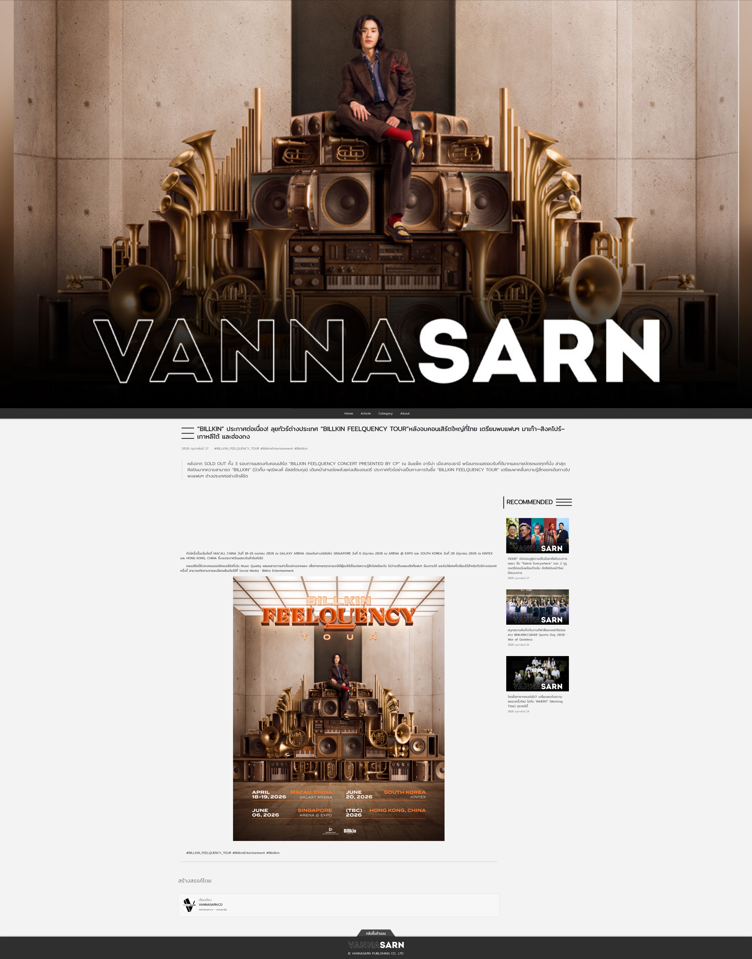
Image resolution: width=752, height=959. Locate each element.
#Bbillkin (300, 448)
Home (348, 413)
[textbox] (338, 708)
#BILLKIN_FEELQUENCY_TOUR (237, 448)
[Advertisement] (338, 517)
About (405, 413)
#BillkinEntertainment (277, 448)
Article (366, 413)
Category (386, 413)
